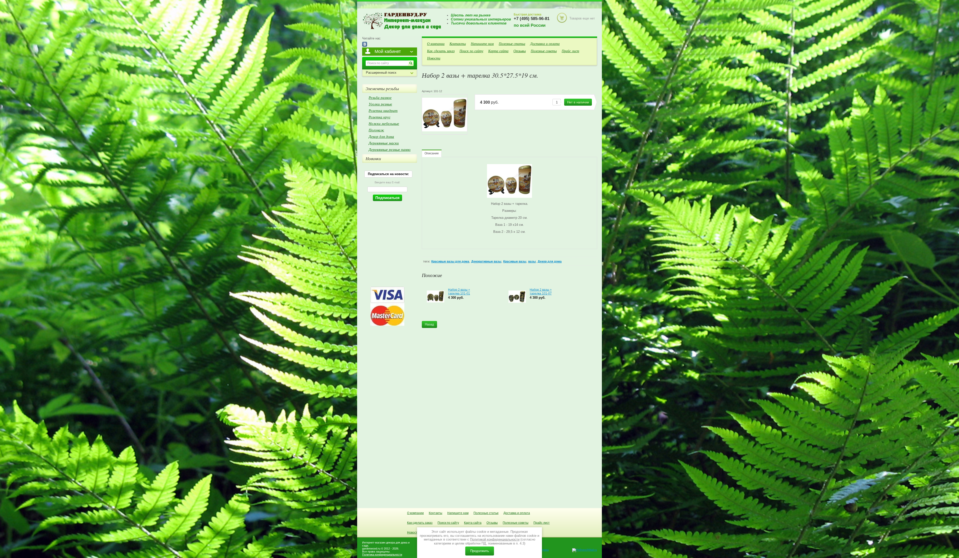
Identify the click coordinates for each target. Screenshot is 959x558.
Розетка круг (379, 116)
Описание (432, 153)
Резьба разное (380, 97)
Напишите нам (482, 43)
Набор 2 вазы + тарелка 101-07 (541, 291)
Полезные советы (544, 50)
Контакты (458, 43)
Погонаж (376, 129)
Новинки (373, 158)
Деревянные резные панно (390, 149)
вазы (532, 261)
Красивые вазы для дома (450, 261)
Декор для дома (550, 261)
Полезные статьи (512, 43)
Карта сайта (498, 50)
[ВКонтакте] (364, 44)
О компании (436, 43)
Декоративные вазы (486, 261)
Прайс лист (570, 50)
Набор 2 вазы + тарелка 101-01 (459, 291)
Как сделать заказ (441, 50)
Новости (433, 58)
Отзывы (519, 50)
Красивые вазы (514, 261)
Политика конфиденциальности (382, 554)
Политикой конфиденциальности (494, 539)
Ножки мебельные (384, 123)
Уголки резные (380, 103)
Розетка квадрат (383, 110)
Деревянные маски (384, 142)
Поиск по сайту (471, 50)
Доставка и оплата (545, 43)
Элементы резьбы (382, 88)
